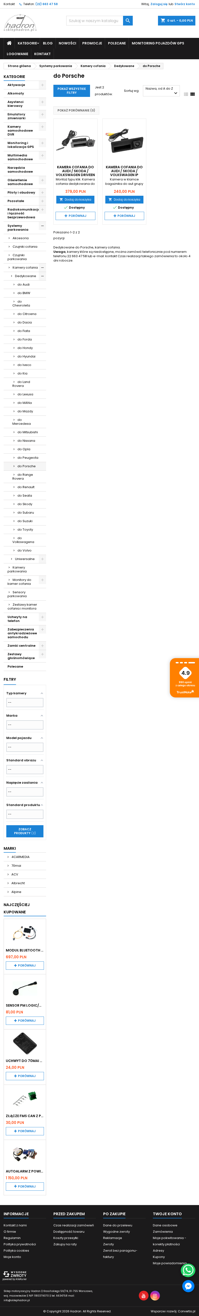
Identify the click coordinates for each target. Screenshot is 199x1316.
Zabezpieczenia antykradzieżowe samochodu (22, 633)
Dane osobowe (165, 1225)
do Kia (22, 373)
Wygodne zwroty (116, 1231)
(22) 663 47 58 (46, 4)
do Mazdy (25, 411)
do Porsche (26, 466)
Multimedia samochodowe (20, 157)
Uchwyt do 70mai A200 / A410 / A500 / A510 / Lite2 (25, 1061)
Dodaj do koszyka (75, 199)
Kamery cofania (25, 267)
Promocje (92, 43)
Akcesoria (21, 238)
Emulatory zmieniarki (16, 116)
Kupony (159, 1257)
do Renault (25, 487)
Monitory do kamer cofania (19, 581)
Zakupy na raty (65, 1244)
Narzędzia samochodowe (20, 169)
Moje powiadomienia (170, 1263)
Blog (48, 43)
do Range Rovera (22, 476)
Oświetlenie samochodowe (20, 182)
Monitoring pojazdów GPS (158, 43)
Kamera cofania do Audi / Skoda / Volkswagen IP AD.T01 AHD (124, 173)
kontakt (111, 256)
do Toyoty (25, 529)
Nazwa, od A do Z (162, 91)
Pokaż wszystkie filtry (72, 91)
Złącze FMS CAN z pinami (25, 1116)
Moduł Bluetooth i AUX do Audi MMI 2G (25, 950)
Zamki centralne (21, 645)
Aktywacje (16, 85)
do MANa (24, 402)
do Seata (24, 495)
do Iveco (24, 365)
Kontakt (9, 4)
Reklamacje (112, 1238)
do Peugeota (27, 457)
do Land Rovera (21, 384)
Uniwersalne (25, 559)
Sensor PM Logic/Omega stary (25, 1005)
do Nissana (26, 440)
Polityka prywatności (20, 1244)
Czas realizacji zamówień (73, 1225)
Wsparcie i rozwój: (173, 1311)
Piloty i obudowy (21, 192)
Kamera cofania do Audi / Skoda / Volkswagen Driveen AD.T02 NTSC (75, 173)
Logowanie (17, 53)
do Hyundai (26, 356)
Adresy (158, 1250)
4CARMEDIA (20, 857)
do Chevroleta (21, 303)
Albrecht (18, 883)
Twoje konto (167, 1214)
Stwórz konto (184, 4)
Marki (10, 848)
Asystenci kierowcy (16, 104)
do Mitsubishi (27, 432)
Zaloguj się (158, 4)
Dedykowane (25, 276)
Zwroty (108, 1244)
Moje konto (12, 1257)
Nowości (67, 43)
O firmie (10, 1231)
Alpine (16, 892)
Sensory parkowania (17, 594)
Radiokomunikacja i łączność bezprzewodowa (24, 213)
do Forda (24, 339)
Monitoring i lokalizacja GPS (21, 145)
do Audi (23, 284)
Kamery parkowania (17, 569)
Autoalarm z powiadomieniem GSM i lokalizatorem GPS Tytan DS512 (25, 1171)
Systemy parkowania (18, 227)
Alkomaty (16, 93)
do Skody (24, 504)
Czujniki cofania (25, 246)
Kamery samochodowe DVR (20, 130)
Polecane (117, 43)
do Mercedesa (21, 421)
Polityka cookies (16, 1250)
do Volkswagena (23, 540)
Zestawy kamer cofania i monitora (22, 606)
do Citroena (26, 314)
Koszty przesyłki (65, 1238)
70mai (16, 865)
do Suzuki (25, 521)
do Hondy (25, 348)
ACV (14, 874)
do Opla (23, 449)
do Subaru (25, 512)
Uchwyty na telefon (17, 619)
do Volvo (24, 550)
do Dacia (24, 322)
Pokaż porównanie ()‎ (76, 110)
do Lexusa (25, 394)
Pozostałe (16, 201)
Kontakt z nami (15, 1225)
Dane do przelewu (117, 1225)
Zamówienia (163, 1231)
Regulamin (12, 1238)
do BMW (23, 293)
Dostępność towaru (68, 1231)
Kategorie (14, 76)
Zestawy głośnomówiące (21, 656)
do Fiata (23, 331)
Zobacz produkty (24, 831)
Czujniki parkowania (17, 257)
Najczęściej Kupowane (17, 908)
